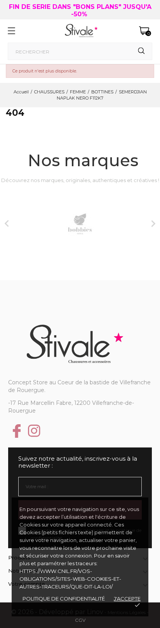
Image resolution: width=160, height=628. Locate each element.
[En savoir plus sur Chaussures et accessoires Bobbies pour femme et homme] (80, 224)
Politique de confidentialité (64, 598)
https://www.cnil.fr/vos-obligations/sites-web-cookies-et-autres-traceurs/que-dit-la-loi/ (70, 579)
